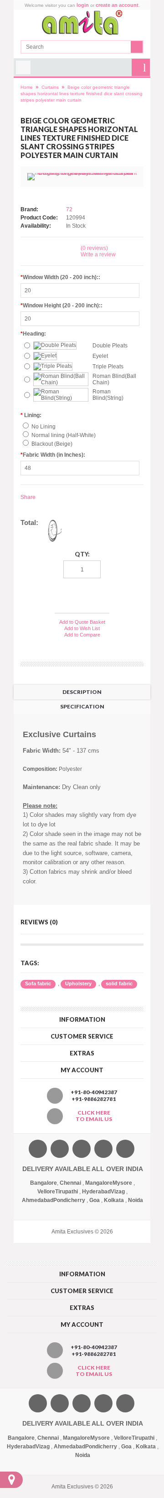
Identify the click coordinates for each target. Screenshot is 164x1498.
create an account (117, 5)
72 (69, 209)
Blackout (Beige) (51, 444)
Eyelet (100, 356)
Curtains (50, 87)
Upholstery (78, 983)
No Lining (43, 426)
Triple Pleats (107, 366)
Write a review (98, 254)
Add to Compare (82, 634)
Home (26, 87)
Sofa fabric (38, 983)
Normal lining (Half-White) (63, 435)
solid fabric (119, 983)
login (83, 5)
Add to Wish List (82, 628)
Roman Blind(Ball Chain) (114, 379)
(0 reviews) (94, 248)
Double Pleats (110, 345)
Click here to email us (94, 1116)
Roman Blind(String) (107, 394)
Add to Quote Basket (82, 622)
